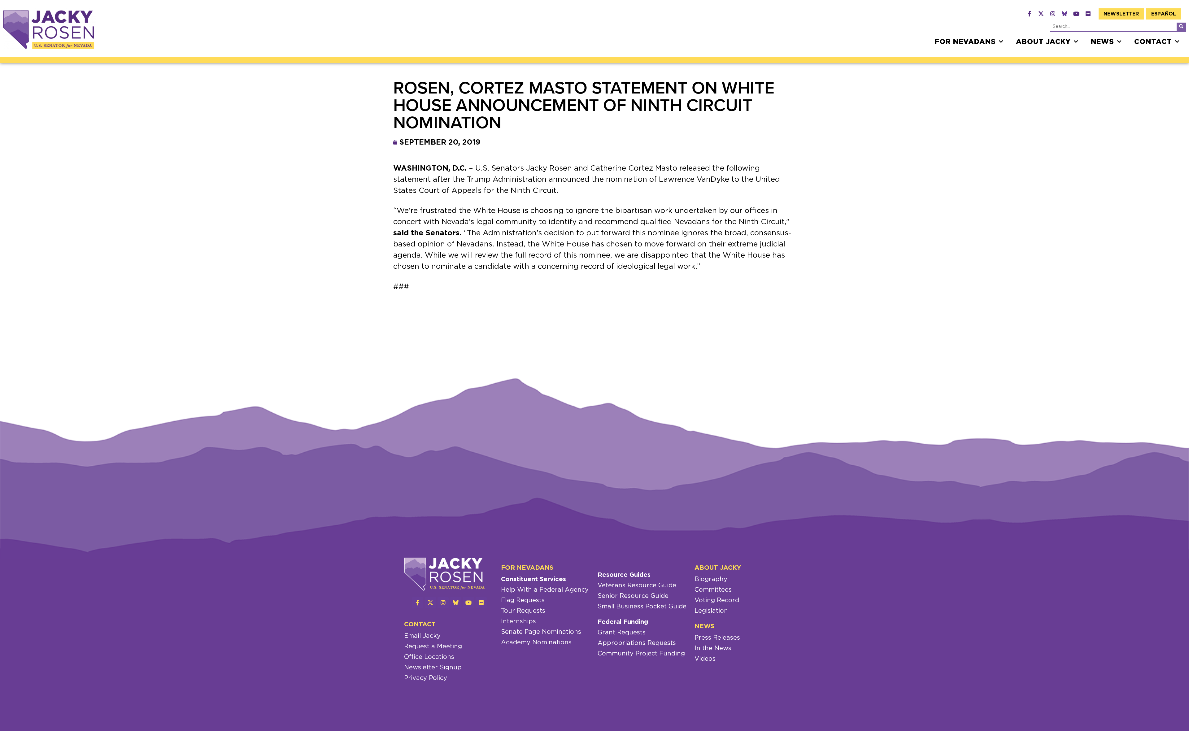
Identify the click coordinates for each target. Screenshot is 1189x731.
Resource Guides (624, 575)
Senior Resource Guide (633, 596)
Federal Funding (623, 622)
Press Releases (717, 638)
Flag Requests (523, 600)
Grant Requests (622, 632)
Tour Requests (523, 611)
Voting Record (717, 600)
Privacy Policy (425, 678)
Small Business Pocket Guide (642, 606)
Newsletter (1121, 13)
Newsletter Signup (433, 667)
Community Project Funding (641, 654)
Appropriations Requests (637, 643)
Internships (518, 621)
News (1102, 41)
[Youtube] (1076, 13)
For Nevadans (965, 41)
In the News (713, 648)
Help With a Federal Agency (545, 590)
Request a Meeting (433, 646)
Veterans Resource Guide (637, 585)
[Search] (1181, 27)
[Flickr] (1088, 13)
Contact (1153, 41)
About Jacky (1043, 41)
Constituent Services (533, 579)
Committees (713, 590)
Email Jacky (422, 636)
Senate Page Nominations (541, 632)
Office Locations (429, 657)
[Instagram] (1052, 13)
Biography (711, 579)
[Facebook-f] (1029, 13)
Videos (705, 659)
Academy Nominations (536, 642)
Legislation (711, 611)
